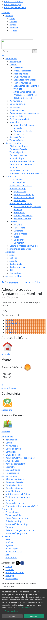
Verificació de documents (18, 497)
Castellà (13, 21)
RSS (7, 554)
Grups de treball (13, 454)
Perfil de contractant (15, 463)
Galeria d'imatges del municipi (20, 530)
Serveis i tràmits (9, 476)
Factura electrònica (15, 503)
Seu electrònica (13, 470)
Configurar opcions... (10, 611)
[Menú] (3, 55)
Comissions (11, 451)
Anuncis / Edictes (33, 282)
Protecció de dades (15, 572)
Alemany (14, 27)
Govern (9, 442)
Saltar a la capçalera (13, 1)
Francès (13, 30)
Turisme (9, 527)
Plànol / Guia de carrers (17, 518)
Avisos (9, 326)
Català (12, 18)
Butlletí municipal (14, 551)
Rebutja (12, 616)
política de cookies (25, 607)
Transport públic (13, 515)
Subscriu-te (7, 410)
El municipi (7, 509)
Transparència (12, 473)
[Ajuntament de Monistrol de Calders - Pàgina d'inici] (17, 44)
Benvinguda (11, 439)
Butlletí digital (12, 548)
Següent (13, 388)
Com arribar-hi (12, 512)
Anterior (5, 388)
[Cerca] (34, 51)
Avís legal (10, 575)
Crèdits (9, 566)
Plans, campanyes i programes (20, 457)
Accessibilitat (12, 578)
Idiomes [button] (9, 15)
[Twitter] (18, 562)
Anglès (13, 24)
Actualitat (6, 536)
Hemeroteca (11, 557)
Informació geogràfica (16, 533)
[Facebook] (22, 562)
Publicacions (11, 332)
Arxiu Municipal (13, 491)
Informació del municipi (17, 524)
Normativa (11, 467)
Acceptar (34, 616)
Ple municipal (12, 445)
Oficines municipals (15, 479)
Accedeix (6, 354)
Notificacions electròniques (18, 494)
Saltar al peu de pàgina (15, 7)
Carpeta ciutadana (14, 488)
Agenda (9, 320)
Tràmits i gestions (14, 485)
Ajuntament (12, 282)
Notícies (9, 329)
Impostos (10, 500)
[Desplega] (20, 283)
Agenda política (13, 323)
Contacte (6, 12)
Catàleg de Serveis (14, 482)
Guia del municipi (14, 521)
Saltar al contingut (12, 4)
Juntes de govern (14, 448)
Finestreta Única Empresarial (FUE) (22, 506)
